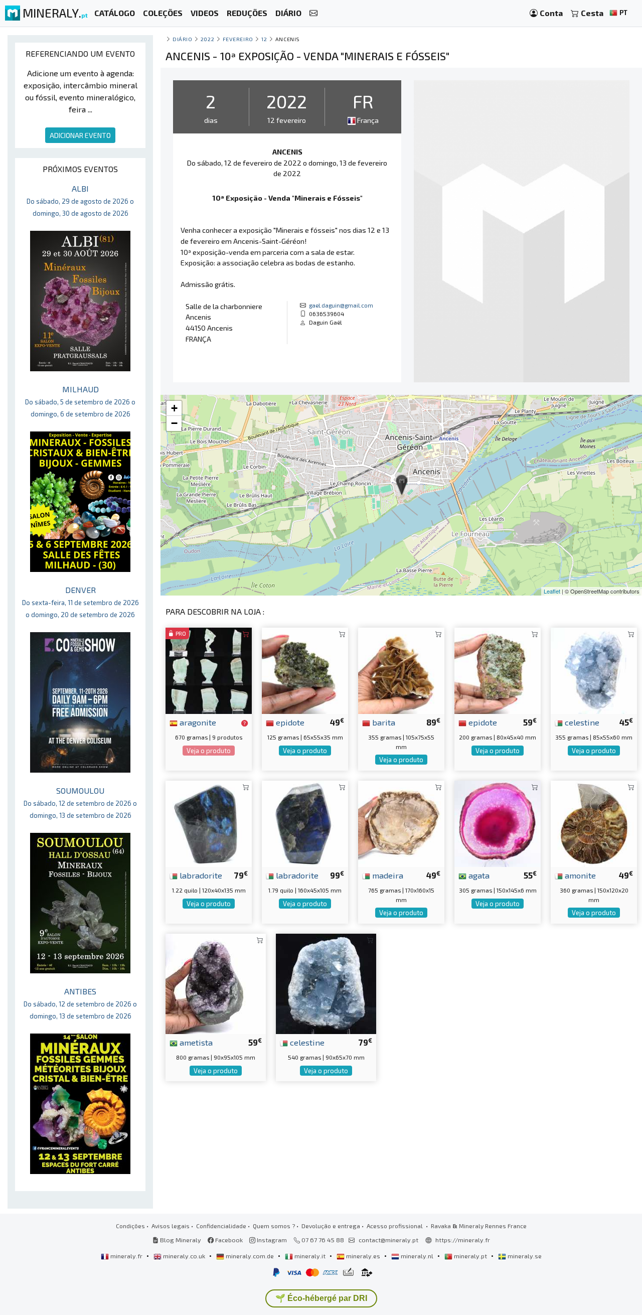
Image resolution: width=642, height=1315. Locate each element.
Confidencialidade (221, 1225)
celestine (581, 722)
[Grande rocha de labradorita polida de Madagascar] (305, 822)
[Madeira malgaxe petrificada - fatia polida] (401, 822)
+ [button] (174, 408)
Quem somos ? (274, 1225)
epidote (289, 722)
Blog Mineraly (179, 1239)
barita (382, 722)
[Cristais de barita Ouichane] (401, 669)
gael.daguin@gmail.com (341, 305)
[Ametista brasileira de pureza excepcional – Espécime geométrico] (216, 982)
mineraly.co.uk (184, 1255)
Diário (182, 39)
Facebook (228, 1239)
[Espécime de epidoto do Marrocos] (497, 669)
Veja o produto (209, 751)
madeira (386, 875)
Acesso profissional (395, 1225)
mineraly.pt (470, 1255)
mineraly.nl (417, 1255)
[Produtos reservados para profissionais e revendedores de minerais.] (244, 723)
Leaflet (552, 591)
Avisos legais (170, 1225)
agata (478, 875)
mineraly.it (310, 1255)
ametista (195, 1042)
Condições (130, 1225)
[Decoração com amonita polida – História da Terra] (594, 822)
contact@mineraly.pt (388, 1239)
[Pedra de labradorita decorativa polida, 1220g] (209, 822)
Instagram (271, 1239)
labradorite (200, 875)
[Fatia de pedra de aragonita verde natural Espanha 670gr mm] (209, 669)
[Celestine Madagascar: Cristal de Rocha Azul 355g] (594, 669)
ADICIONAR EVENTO (80, 135)
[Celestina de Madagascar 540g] (326, 982)
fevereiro (238, 39)
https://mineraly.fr (462, 1239)
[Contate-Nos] (313, 13)
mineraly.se (524, 1255)
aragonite (197, 722)
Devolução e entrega (330, 1225)
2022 (207, 39)
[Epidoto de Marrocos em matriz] (305, 669)
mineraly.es (363, 1255)
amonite (579, 875)
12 (264, 39)
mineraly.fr (126, 1255)
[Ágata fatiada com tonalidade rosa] (497, 822)
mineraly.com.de (249, 1255)
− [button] (174, 423)
